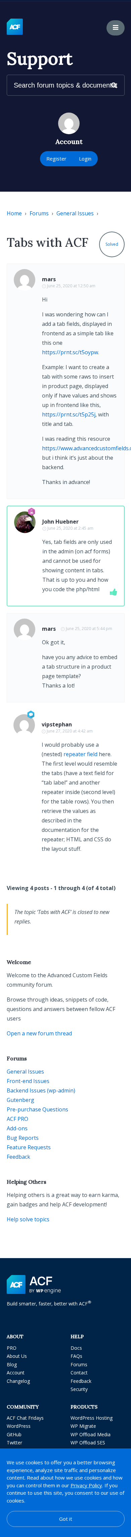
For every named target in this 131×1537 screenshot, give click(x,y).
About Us (17, 1356)
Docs (76, 1348)
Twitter (14, 1442)
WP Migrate (83, 1426)
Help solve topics (28, 1219)
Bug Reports (23, 1138)
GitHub (14, 1434)
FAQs (76, 1356)
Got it (65, 1518)
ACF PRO (17, 1119)
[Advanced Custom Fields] (15, 27)
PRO (11, 1348)
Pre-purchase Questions (37, 1109)
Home (14, 213)
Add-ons (17, 1128)
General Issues (75, 213)
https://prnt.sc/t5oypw (70, 352)
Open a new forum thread (39, 1033)
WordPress (19, 1426)
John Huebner (60, 521)
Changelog (18, 1381)
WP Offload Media (91, 1434)
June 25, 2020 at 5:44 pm (89, 628)
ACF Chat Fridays (25, 1418)
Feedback (18, 1156)
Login (85, 158)
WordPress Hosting (92, 1418)
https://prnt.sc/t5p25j (68, 414)
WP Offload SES (88, 1442)
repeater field (80, 754)
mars (49, 279)
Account (16, 1372)
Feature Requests (29, 1147)
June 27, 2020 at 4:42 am (70, 731)
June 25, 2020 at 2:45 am (70, 528)
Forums (39, 213)
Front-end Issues (28, 1081)
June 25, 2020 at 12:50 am (71, 286)
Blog (12, 1364)
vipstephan (57, 724)
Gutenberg (20, 1100)
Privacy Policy (86, 1485)
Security (79, 1389)
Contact (79, 1372)
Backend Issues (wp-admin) (41, 1090)
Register (56, 158)
